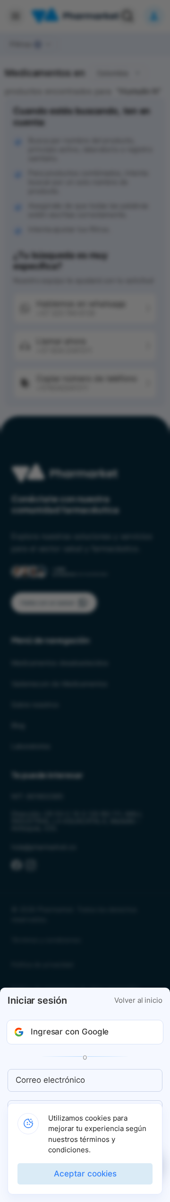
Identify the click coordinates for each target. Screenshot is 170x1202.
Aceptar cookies (85, 1173)
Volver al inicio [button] (138, 1000)
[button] (85, 1032)
